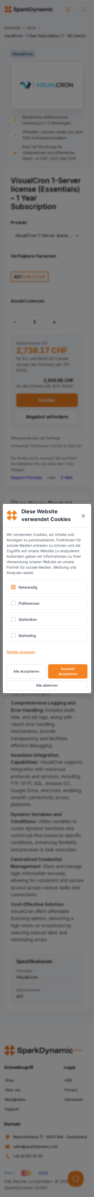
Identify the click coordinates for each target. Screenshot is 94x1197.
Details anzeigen (21, 652)
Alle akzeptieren (26, 671)
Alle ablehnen (47, 685)
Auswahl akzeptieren (68, 671)
